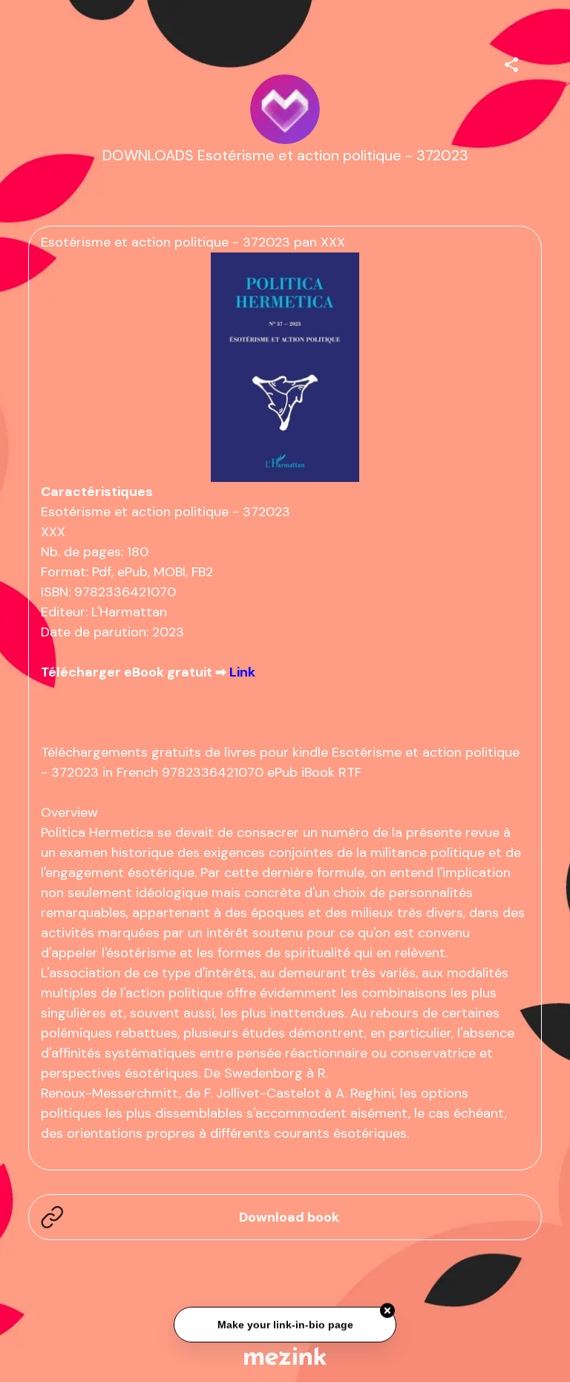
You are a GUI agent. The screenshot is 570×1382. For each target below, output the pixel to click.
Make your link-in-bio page (285, 1323)
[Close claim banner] (387, 1309)
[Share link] (511, 62)
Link (242, 672)
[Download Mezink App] (285, 1355)
